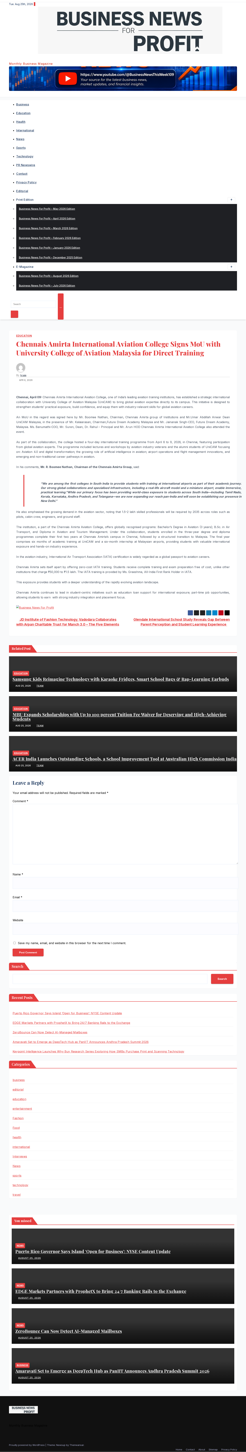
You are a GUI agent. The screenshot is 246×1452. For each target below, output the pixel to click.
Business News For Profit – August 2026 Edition (49, 275)
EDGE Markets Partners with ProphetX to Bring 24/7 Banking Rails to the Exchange (71, 1023)
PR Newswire (25, 165)
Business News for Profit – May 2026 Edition (47, 208)
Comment (20, 801)
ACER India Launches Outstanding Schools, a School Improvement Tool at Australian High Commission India (125, 759)
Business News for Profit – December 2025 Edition (50, 257)
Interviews (20, 1156)
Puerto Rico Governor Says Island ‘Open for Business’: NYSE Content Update (67, 1013)
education (23, 113)
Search (17, 966)
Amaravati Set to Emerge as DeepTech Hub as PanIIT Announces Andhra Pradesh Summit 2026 (81, 1042)
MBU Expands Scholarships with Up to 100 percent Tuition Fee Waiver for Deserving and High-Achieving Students (120, 716)
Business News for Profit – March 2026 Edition (48, 228)
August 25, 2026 (29, 1258)
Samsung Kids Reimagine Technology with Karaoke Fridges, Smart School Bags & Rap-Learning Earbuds (121, 679)
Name (18, 874)
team (23, 375)
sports (21, 148)
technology (24, 156)
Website (18, 920)
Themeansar (77, 1445)
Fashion (18, 1118)
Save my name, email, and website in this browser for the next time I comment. (72, 943)
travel (17, 1194)
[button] (10, 296)
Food (16, 1128)
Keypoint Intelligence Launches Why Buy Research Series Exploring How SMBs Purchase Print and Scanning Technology (98, 1051)
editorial (22, 191)
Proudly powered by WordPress (27, 1445)
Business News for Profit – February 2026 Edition (50, 238)
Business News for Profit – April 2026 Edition (47, 218)
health (20, 122)
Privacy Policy (26, 182)
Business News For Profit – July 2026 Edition (47, 285)
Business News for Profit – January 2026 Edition (49, 247)
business (22, 104)
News (20, 139)
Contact (22, 173)
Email (17, 897)
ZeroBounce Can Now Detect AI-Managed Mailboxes (50, 1032)
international (25, 130)
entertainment (22, 1108)
